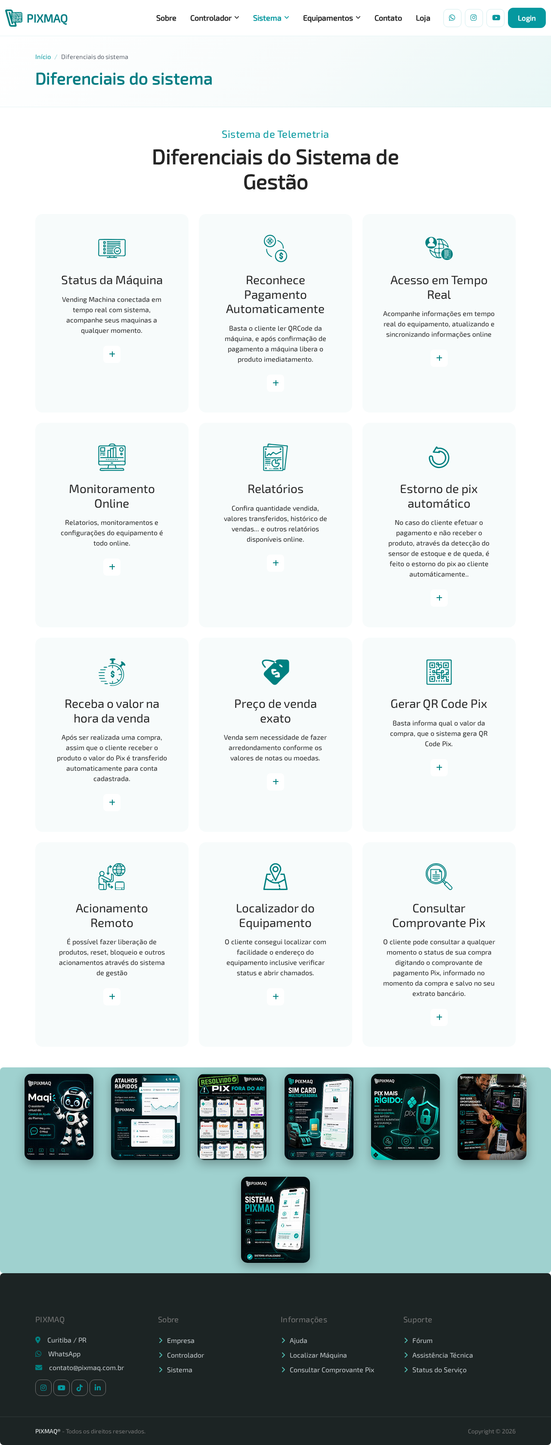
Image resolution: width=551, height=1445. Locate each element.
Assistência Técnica (442, 1355)
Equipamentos (328, 17)
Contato (388, 17)
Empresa (181, 1340)
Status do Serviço (439, 1369)
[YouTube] (495, 18)
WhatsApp (64, 1353)
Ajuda (298, 1340)
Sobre (166, 17)
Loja (423, 17)
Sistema (267, 17)
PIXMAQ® (48, 1431)
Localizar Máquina (318, 1355)
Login (527, 17)
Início (43, 56)
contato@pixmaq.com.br (86, 1367)
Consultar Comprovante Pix (332, 1369)
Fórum (422, 1340)
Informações (112, 354)
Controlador (211, 17)
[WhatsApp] (452, 18)
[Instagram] (474, 18)
